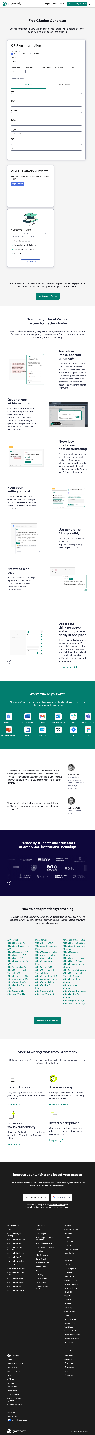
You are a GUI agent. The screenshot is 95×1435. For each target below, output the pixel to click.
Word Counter (69, 1276)
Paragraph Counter (71, 1284)
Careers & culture (13, 1371)
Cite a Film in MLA (43, 958)
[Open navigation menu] (90, 4)
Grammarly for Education (45, 1247)
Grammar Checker (57, 1104)
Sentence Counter (71, 1288)
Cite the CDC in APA (16, 994)
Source (13, 58)
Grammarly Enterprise (44, 1243)
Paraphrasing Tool (70, 1257)
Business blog (41, 1282)
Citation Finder (69, 1311)
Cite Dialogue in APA (16, 967)
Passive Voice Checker (72, 1339)
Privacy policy (12, 1391)
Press (9, 1375)
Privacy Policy (29, 1207)
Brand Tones (68, 1304)
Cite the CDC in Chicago (74, 1003)
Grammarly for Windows (16, 1240)
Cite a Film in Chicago (73, 961)
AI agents (67, 1238)
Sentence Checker (71, 1331)
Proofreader (68, 1343)
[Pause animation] (9, 662)
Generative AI (41, 1259)
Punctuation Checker (72, 1335)
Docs (9, 1230)
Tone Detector (69, 1273)
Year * (13, 91)
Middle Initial (46, 68)
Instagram (70, 1367)
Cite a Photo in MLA (44, 943)
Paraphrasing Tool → (58, 1140)
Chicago (36, 54)
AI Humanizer (69, 1245)
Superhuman (14, 1356)
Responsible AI (12, 1367)
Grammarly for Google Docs (15, 1274)
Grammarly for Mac (14, 1243)
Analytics (67, 1300)
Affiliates (10, 1379)
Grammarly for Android (15, 1290)
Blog (37, 1271)
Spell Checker (69, 1327)
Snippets (67, 1296)
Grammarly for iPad (14, 1286)
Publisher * (15, 111)
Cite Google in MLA (44, 991)
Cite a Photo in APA (16, 943)
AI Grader (68, 1315)
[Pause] (9, 883)
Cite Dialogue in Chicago (74, 970)
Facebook (70, 1363)
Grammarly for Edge (14, 1265)
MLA (25, 54)
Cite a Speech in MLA (45, 955)
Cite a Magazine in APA (17, 952)
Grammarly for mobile (15, 1279)
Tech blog (39, 1275)
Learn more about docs (69, 667)
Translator (68, 1261)
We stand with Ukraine (15, 1363)
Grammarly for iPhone (15, 1282)
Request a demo (51, 4)
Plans (38, 1230)
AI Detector (68, 1241)
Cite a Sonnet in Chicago (74, 991)
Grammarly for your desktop (14, 1235)
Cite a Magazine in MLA (46, 952)
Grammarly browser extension (14, 1248)
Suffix (72, 68)
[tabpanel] (46, 122)
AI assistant (40, 1251)
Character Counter (71, 1280)
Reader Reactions (70, 1319)
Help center (68, 1355)
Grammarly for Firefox (15, 1261)
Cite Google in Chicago (73, 1000)
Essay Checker (69, 1253)
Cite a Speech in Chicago (74, 958)
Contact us (68, 1359)
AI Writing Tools (70, 1269)
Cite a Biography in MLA (46, 976)
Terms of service (13, 1395)
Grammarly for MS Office (16, 1269)
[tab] (28, 85)
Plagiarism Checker (71, 1234)
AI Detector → (13, 1104)
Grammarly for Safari (14, 1257)
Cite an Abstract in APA (17, 979)
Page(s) (14, 130)
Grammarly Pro (41, 1234)
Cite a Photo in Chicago (74, 943)
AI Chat (67, 1265)
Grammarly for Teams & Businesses (44, 1239)
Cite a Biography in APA (18, 976)
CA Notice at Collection (62, 1207)
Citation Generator (71, 1249)
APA (15, 54)
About (9, 1360)
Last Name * (58, 68)
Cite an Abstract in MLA (46, 979)
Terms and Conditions (57, 1205)
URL (12, 149)
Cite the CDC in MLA (44, 994)
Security (10, 1408)
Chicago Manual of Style (74, 940)
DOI (12, 139)
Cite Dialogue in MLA (44, 967)
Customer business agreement (14, 1400)
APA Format (12, 940)
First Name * (29, 68)
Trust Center (12, 1387)
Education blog (41, 1278)
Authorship (12, 1144)
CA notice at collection (15, 1404)
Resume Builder (70, 1323)
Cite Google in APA (16, 991)
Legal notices (12, 1416)
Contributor (15, 68)
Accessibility (11, 1412)
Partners (10, 1383)
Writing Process (41, 1267)
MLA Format (41, 940)
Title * (13, 101)
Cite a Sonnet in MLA (44, 982)
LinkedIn (70, 1375)
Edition (13, 120)
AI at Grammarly (42, 1255)
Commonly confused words (43, 1287)
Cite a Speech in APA (16, 955)
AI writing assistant (42, 1263)
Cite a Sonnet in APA (16, 982)
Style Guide (68, 1292)
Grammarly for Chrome (15, 1253)
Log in (62, 4)
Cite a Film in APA (15, 958)
